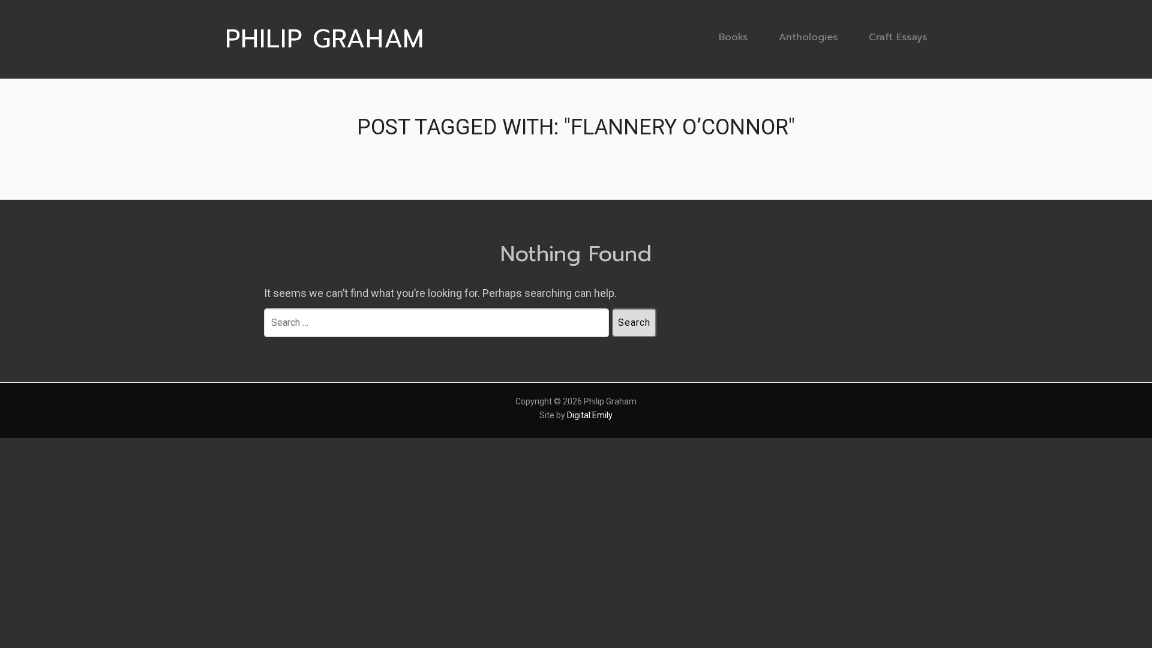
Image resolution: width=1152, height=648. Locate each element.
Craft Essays (898, 36)
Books (733, 36)
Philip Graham (324, 39)
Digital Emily (590, 415)
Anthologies (808, 36)
